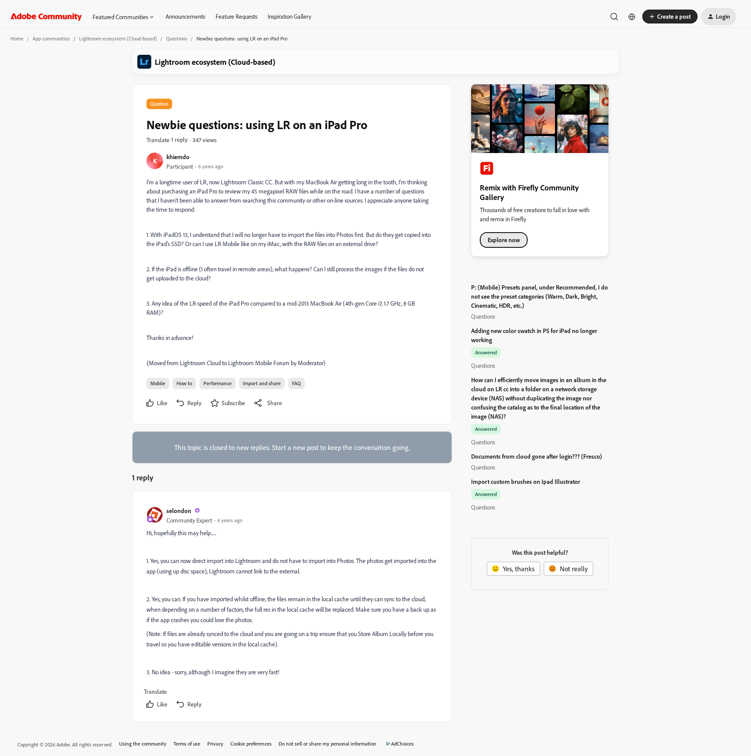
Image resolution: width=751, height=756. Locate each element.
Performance (217, 383)
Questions (176, 38)
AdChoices (402, 743)
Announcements (185, 16)
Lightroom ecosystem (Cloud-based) (118, 38)
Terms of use (186, 743)
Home (16, 38)
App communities (51, 38)
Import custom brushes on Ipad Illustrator (525, 481)
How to (184, 383)
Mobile (157, 383)
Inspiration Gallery (289, 16)
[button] (670, 16)
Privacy (215, 743)
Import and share (262, 383)
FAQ (296, 383)
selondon (178, 510)
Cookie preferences (251, 743)
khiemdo (177, 156)
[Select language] (632, 16)
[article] (291, 608)
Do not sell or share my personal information (327, 743)
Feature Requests (236, 16)
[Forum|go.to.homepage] (46, 16)
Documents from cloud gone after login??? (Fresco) (536, 456)
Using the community (142, 743)
